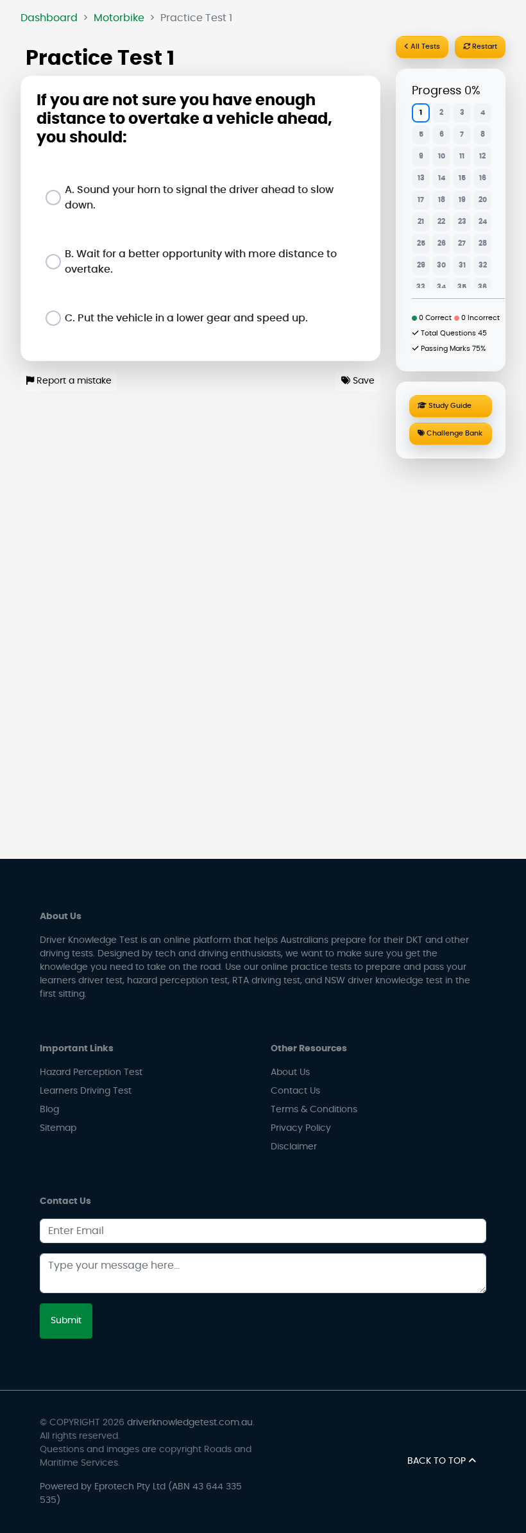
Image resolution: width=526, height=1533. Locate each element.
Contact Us (295, 1091)
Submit (66, 1320)
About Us (290, 1072)
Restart (483, 46)
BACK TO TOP (437, 1461)
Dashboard (49, 18)
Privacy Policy (301, 1128)
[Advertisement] (450, 656)
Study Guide (449, 405)
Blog (49, 1109)
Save (362, 381)
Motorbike (119, 18)
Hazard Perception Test (91, 1072)
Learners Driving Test (86, 1091)
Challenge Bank (453, 433)
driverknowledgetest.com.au (190, 1422)
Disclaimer (294, 1146)
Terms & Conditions (314, 1109)
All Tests (424, 46)
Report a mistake (73, 381)
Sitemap (58, 1128)
